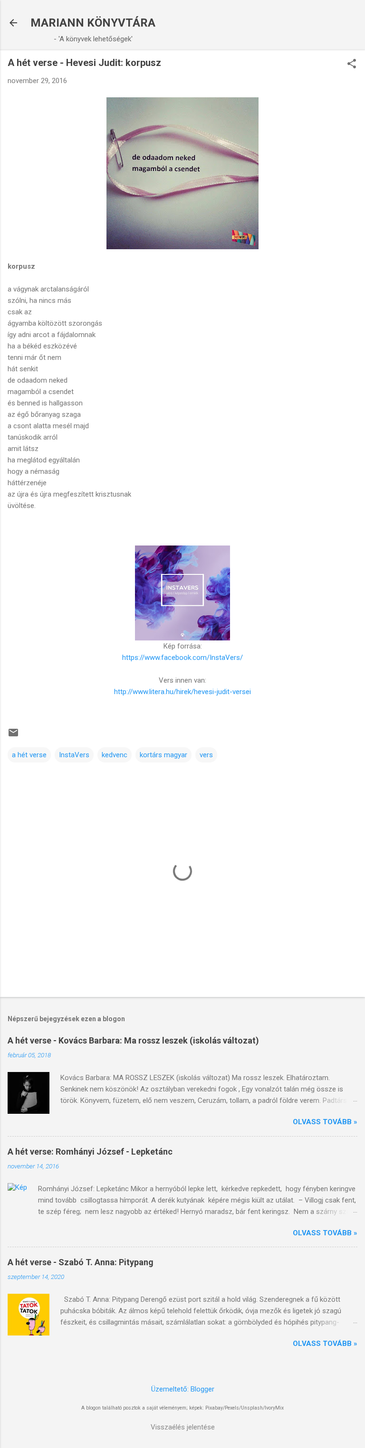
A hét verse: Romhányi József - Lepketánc (90, 1152)
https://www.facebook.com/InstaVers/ (182, 657)
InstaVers (74, 755)
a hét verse (29, 755)
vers (206, 755)
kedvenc (114, 755)
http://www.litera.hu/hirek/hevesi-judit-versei (182, 691)
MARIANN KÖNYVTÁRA (92, 22)
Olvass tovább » (325, 1122)
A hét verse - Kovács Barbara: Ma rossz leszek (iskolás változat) (133, 1040)
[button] (351, 64)
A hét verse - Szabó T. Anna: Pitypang (81, 1262)
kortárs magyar (163, 755)
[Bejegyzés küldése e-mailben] (13, 736)
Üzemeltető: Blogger (182, 1389)
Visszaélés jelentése (183, 1427)
